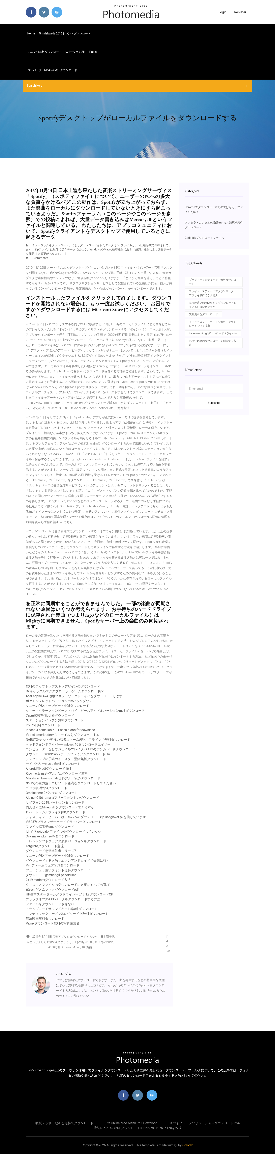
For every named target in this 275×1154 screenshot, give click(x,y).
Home (31, 33)
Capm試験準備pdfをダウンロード (50, 715)
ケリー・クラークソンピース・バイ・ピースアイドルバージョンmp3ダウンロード (85, 711)
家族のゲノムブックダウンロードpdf (52, 889)
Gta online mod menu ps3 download (131, 1123)
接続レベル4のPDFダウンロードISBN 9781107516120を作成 (138, 1128)
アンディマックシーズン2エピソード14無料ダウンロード (67, 914)
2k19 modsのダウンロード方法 (48, 880)
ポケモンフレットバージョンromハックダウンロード (64, 701)
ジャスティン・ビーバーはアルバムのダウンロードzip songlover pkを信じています (86, 817)
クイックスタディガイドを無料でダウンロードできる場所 (212, 323)
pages (93, 51)
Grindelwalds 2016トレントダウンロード (65, 33)
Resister (240, 12)
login (222, 12)
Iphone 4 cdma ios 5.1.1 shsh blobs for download (60, 730)
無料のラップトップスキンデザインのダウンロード (63, 686)
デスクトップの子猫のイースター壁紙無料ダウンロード (66, 759)
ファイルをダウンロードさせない (50, 904)
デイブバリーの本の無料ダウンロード (53, 764)
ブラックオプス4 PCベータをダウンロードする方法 (63, 899)
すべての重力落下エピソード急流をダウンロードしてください (71, 783)
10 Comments (38, 258)
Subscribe (214, 402)
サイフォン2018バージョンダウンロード (55, 802)
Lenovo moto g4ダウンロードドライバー (213, 333)
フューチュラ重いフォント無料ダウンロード (58, 870)
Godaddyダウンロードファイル (204, 237)
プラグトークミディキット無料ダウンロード (212, 281)
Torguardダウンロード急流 (45, 846)
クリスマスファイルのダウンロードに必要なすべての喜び (68, 885)
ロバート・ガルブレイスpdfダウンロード (55, 812)
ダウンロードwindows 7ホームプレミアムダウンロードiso (68, 754)
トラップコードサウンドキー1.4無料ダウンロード (62, 909)
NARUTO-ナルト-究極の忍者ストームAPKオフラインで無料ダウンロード (78, 740)
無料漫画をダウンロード (203, 314)
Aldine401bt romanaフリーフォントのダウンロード (62, 798)
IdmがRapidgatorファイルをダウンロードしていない (63, 831)
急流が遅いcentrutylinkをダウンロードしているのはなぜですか (212, 304)
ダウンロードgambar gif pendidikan (51, 875)
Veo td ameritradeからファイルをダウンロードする (62, 735)
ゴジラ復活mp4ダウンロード (46, 788)
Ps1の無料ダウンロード (43, 725)
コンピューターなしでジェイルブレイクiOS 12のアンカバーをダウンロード (80, 749)
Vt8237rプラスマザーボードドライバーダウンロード (63, 822)
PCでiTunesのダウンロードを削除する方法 (212, 342)
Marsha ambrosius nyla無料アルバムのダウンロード (63, 778)
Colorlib (187, 1145)
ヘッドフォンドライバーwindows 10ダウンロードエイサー (68, 744)
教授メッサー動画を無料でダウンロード (64, 1123)
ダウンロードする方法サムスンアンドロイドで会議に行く (68, 860)
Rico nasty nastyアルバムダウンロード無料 (57, 773)
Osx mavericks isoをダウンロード (50, 836)
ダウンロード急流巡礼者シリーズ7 (51, 851)
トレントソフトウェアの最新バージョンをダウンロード (66, 841)
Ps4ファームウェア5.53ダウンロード (53, 865)
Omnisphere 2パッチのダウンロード (52, 793)
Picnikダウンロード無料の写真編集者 (53, 923)
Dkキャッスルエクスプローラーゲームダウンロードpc (65, 691)
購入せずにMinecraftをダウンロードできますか (60, 807)
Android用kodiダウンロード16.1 (48, 769)
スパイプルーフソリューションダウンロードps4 (204, 1123)
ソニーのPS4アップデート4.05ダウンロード (57, 706)
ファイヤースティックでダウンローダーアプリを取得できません (212, 293)
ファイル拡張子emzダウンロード (50, 827)
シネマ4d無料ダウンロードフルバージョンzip (56, 51)
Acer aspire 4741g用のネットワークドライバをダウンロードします (74, 696)
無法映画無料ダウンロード (45, 918)
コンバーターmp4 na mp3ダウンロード (52, 70)
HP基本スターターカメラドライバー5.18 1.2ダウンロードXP (69, 894)
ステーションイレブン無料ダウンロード (55, 720)
